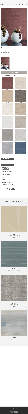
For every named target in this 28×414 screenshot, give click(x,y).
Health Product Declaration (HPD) (6, 181)
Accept (16, 412)
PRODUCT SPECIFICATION (7, 184)
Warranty (4, 179)
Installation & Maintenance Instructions (5, 168)
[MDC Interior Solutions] (5, 4)
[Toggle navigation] (27, 4)
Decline (12, 412)
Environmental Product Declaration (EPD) (7, 176)
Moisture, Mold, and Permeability (7, 172)
